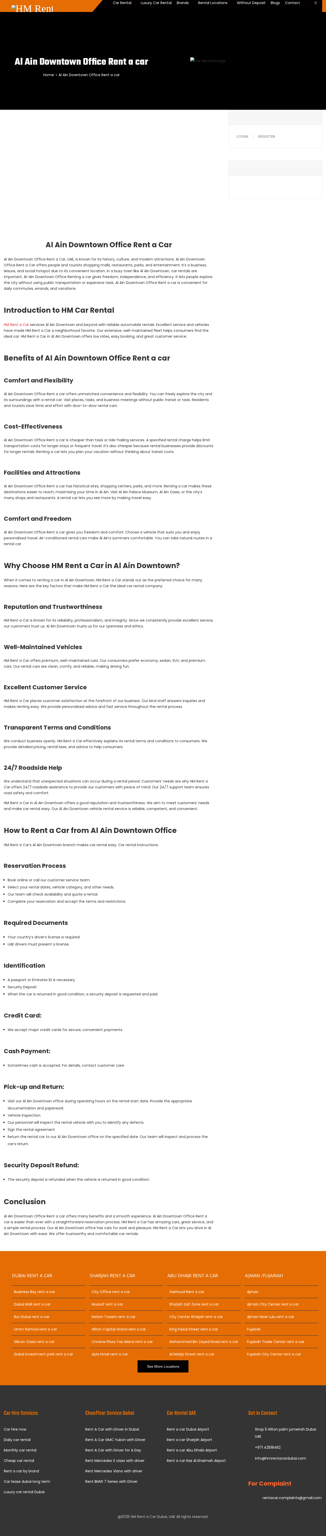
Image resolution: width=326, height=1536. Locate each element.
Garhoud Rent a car (186, 1291)
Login (242, 136)
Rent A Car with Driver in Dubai (112, 1429)
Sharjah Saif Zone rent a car (194, 1304)
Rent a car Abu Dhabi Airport (192, 1450)
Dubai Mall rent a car (32, 1304)
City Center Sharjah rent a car (196, 1316)
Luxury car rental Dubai (24, 1491)
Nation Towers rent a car (113, 1316)
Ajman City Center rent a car (273, 1304)
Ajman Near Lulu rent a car (270, 1316)
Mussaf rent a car (107, 1304)
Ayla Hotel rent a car (110, 1354)
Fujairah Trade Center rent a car (275, 1341)
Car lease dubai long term (27, 1481)
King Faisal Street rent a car (193, 1329)
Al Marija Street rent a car (191, 1354)
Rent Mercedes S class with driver (114, 1460)
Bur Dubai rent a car (31, 1316)
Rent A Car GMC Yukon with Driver (115, 1439)
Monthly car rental (20, 1450)
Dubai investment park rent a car (43, 1354)
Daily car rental (17, 1439)
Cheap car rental (19, 1460)
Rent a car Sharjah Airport (189, 1439)
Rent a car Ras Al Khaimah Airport (196, 1460)
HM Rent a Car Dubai (149, 1516)
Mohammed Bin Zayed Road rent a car (203, 1341)
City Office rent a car (111, 1291)
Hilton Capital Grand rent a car (119, 1329)
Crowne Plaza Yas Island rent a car (122, 1341)
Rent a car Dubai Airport (188, 1429)
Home (48, 74)
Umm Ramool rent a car (35, 1329)
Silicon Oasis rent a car (34, 1341)
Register (266, 136)
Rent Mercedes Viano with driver (113, 1471)
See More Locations (163, 1366)
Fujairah (254, 1329)
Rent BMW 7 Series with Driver (111, 1481)
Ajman (253, 1291)
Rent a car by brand (21, 1471)
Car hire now (15, 1429)
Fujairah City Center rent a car (274, 1354)
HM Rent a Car (16, 324)
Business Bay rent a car (34, 1291)
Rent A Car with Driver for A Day (113, 1450)
